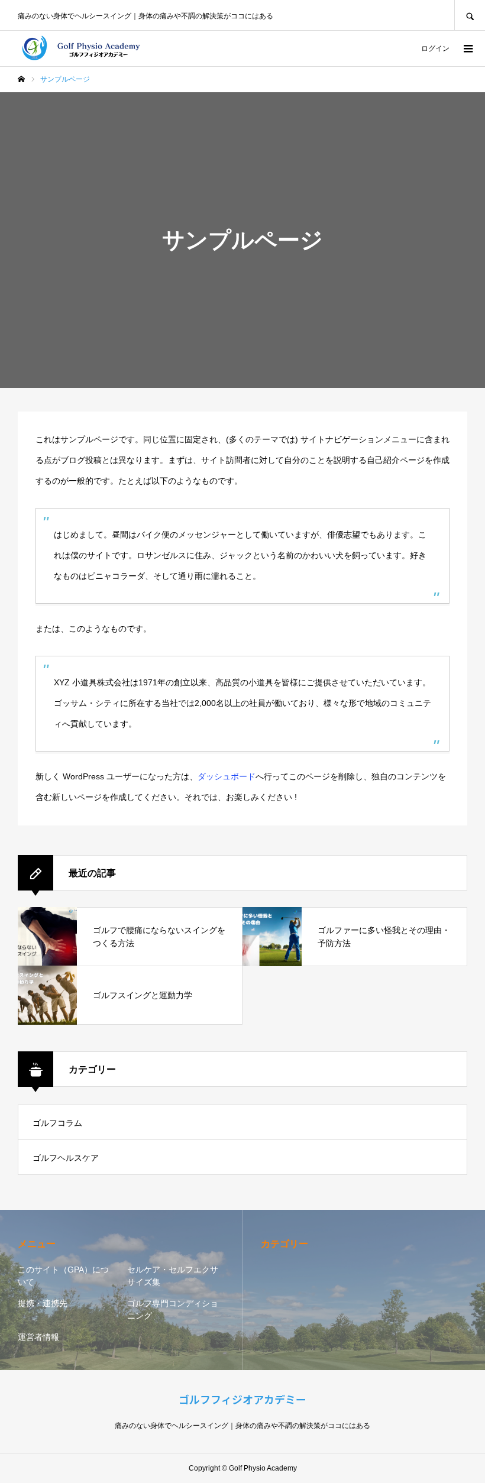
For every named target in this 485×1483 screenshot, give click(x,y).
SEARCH (469, 15)
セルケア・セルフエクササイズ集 (172, 1276)
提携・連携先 (42, 1303)
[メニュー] (467, 48)
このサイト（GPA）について (63, 1276)
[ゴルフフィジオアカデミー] (92, 48)
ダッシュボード (227, 776)
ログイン (435, 48)
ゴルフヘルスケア (66, 1158)
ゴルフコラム (57, 1123)
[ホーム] (21, 79)
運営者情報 (38, 1337)
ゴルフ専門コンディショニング (172, 1309)
